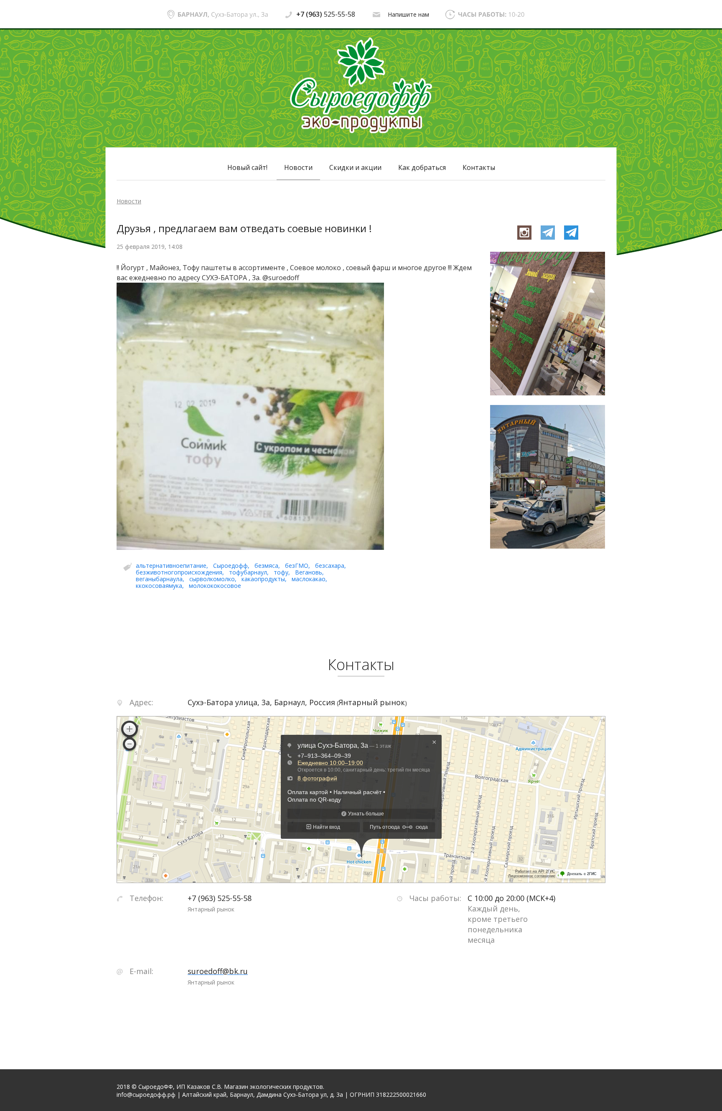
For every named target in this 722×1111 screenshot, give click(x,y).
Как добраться (422, 167)
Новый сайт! (247, 167)
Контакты (479, 167)
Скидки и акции (355, 167)
